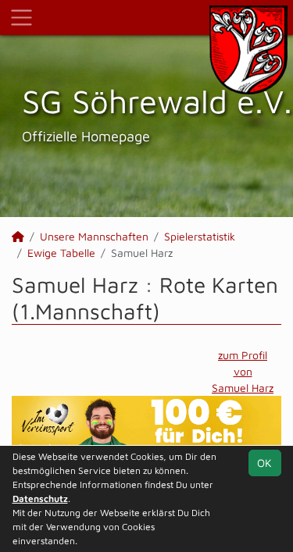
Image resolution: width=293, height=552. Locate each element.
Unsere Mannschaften (94, 236)
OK (264, 462)
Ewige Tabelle (61, 252)
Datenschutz (40, 498)
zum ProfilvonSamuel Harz (242, 371)
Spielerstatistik (199, 236)
